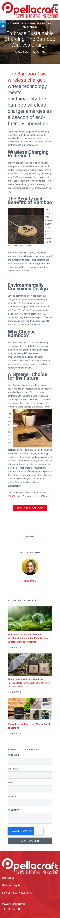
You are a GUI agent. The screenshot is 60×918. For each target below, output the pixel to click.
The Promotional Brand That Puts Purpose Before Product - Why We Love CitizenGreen (29, 683)
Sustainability (15, 23)
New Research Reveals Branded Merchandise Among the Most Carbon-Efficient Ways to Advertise (28, 638)
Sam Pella (30, 581)
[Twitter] (3, 20)
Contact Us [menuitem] (8, 877)
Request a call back (30, 508)
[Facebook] (3, 30)
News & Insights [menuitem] (11, 885)
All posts (30, 537)
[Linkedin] (3, 25)
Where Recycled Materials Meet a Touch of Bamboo (29, 726)
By (21, 52)
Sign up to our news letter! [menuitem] (17, 892)
